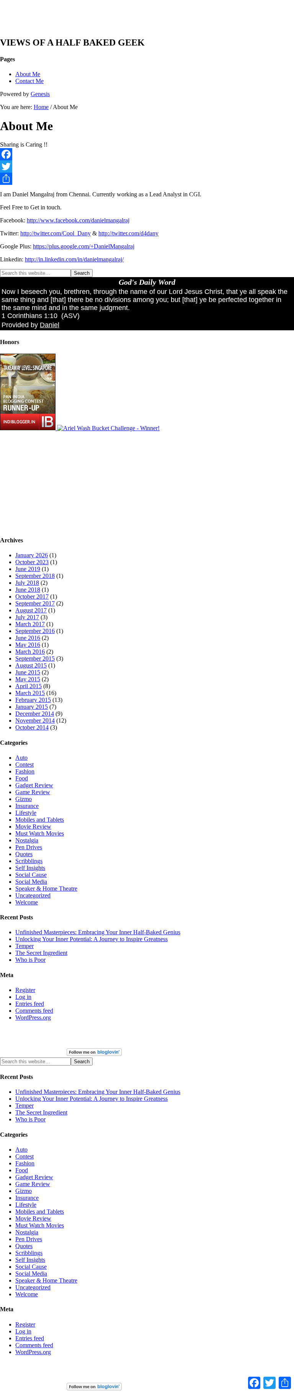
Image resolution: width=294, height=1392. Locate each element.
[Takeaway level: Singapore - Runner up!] (28, 428)
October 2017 (32, 596)
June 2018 (27, 589)
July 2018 (27, 582)
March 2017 (30, 624)
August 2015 (31, 665)
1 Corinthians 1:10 (29, 316)
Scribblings (28, 861)
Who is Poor (30, 959)
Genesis (40, 94)
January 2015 (31, 706)
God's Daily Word (147, 282)
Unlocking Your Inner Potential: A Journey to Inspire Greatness (91, 939)
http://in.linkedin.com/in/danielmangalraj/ (74, 259)
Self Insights (30, 868)
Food (21, 778)
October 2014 (32, 727)
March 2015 (30, 693)
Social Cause (31, 874)
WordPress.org (33, 1017)
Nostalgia (26, 840)
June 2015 (27, 672)
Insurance (27, 806)
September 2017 (35, 603)
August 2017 (31, 610)
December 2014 (34, 713)
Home (41, 107)
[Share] (147, 179)
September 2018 (35, 576)
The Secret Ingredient (41, 953)
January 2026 (31, 555)
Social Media (31, 881)
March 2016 (30, 651)
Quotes (24, 854)
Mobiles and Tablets (39, 819)
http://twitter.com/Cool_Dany (55, 233)
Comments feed (34, 1010)
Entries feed (29, 1003)
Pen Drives (28, 847)
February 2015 (33, 700)
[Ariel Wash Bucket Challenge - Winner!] (108, 428)
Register (25, 990)
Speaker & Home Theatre (46, 888)
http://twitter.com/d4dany (128, 233)
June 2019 (27, 569)
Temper (24, 946)
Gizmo (23, 799)
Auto (21, 757)
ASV (70, 316)
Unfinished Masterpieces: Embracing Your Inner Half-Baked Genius (97, 932)
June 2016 (27, 638)
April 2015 (28, 686)
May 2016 (27, 644)
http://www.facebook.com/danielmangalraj (78, 220)
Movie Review (33, 826)
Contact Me (29, 81)
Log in (23, 997)
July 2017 (27, 617)
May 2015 (27, 679)
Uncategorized (33, 895)
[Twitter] (147, 166)
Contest (24, 764)
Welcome (26, 902)
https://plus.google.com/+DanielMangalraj (83, 246)
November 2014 (35, 720)
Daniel (49, 325)
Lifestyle (25, 812)
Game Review (32, 792)
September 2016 (35, 631)
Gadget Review (34, 785)
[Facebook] (147, 154)
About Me (27, 74)
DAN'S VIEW (36, 22)
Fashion (24, 771)
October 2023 (32, 562)
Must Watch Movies (39, 833)
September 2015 (35, 658)
